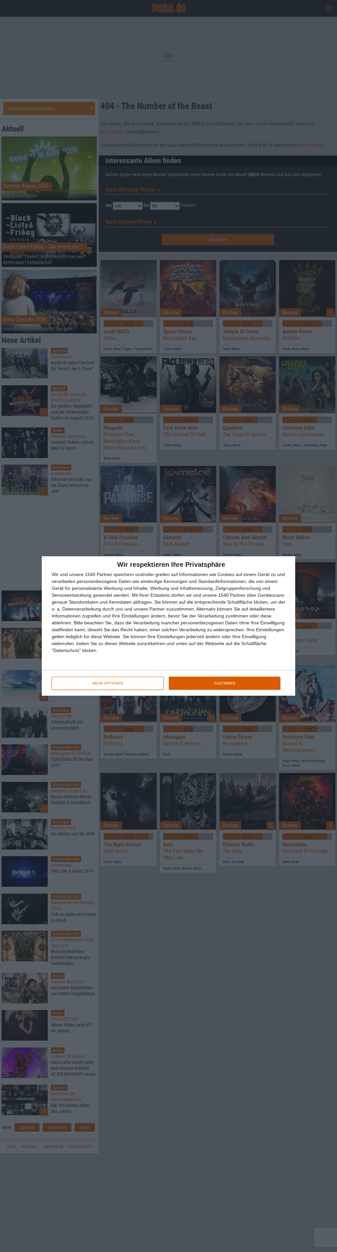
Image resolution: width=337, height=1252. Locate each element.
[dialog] (168, 626)
